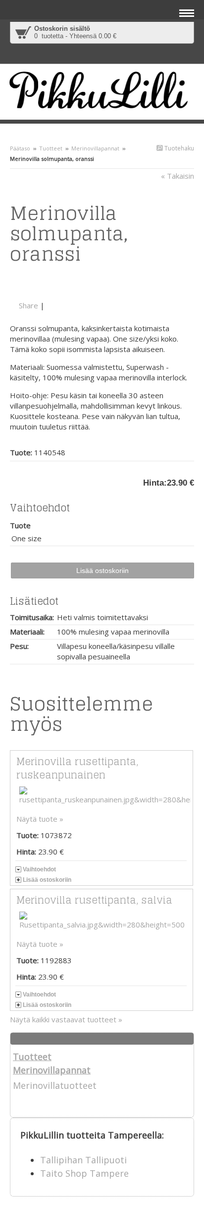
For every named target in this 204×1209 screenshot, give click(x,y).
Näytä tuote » (39, 819)
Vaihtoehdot (39, 869)
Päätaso (20, 148)
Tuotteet (50, 148)
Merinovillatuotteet (55, 1085)
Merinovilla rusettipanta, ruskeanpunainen (77, 768)
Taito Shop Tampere (84, 1173)
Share (28, 305)
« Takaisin (177, 176)
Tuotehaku (178, 148)
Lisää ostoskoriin (47, 879)
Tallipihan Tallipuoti (83, 1160)
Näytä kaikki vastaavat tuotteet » (66, 1019)
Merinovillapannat (95, 148)
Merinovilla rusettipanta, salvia (94, 900)
